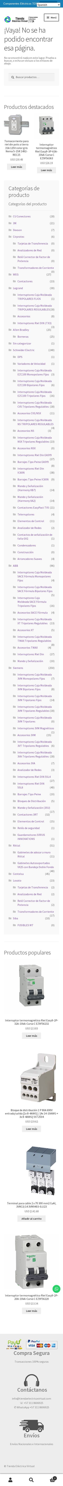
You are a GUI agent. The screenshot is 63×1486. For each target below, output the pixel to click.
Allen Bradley (21, 329)
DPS (20, 357)
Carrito (48, 1477)
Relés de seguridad (29, 828)
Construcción (25, 552)
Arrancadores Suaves (30, 559)
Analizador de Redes (29, 528)
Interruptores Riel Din (31, 654)
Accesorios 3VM (27, 735)
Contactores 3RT (28, 814)
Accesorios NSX (27, 448)
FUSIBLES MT (25, 925)
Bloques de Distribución (32, 801)
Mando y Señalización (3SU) (34, 807)
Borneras (23, 336)
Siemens (18, 668)
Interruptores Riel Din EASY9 (35, 455)
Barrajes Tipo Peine (29, 794)
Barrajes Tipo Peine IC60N (33, 479)
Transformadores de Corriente (36, 268)
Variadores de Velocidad (31, 363)
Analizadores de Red (29, 250)
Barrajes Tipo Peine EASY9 (33, 462)
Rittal (16, 845)
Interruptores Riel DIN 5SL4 (34, 776)
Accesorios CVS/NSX (29, 413)
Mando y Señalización (30, 661)
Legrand (18, 288)
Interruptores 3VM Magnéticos (36, 728)
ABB (15, 565)
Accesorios (24, 316)
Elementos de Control (31, 521)
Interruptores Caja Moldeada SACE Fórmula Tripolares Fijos (32, 601)
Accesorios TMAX (28, 647)
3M (14, 223)
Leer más (16, 167)
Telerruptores (26, 514)
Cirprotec (18, 236)
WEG (16, 274)
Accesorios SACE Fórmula (33, 612)
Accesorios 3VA (26, 763)
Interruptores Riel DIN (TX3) (34, 323)
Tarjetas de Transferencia (33, 243)
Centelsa (18, 874)
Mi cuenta (10, 1480)
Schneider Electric (23, 350)
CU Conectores (22, 216)
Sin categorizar (22, 343)
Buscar (31, 1480)
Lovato (17, 880)
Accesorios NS (26, 430)
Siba (15, 918)
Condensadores (27, 545)
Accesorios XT (26, 630)
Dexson (17, 230)
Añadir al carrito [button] (32, 1218)
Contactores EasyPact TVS (33, 507)
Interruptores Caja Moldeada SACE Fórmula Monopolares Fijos (35, 576)
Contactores (25, 281)
